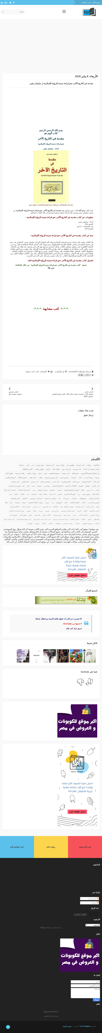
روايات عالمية (31, 473)
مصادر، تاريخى (68, 523)
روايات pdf (51, 847)
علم (11, 502)
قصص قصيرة (65, 482)
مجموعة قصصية (54, 473)
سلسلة (39, 486)
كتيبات (97, 523)
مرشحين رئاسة (45, 482)
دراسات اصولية (43, 490)
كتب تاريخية (80, 465)
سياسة (21, 465)
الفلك (85, 511)
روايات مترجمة (20, 473)
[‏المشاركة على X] (84, 375)
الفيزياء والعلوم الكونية (71, 490)
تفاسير (47, 511)
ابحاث (97, 490)
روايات (89, 465)
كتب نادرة (56, 482)
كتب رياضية (90, 507)
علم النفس (25, 482)
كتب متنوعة (29, 372)
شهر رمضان (57, 515)
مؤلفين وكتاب (39, 469)
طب (33, 486)
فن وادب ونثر (66, 469)
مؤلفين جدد (70, 465)
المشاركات (92, 899)
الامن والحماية (15, 498)
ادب (28, 494)
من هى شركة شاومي (51, 1016)
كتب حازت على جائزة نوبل (42, 519)
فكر (28, 486)
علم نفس (37, 515)
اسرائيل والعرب (10, 477)
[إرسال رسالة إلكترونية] (51, 372)
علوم (30, 515)
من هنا (51, 267)
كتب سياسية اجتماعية (24, 519)
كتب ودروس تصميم (51, 477)
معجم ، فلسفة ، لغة (66, 507)
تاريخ (40, 473)
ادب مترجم (34, 482)
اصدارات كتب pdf (10, 490)
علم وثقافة (75, 473)
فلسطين (96, 519)
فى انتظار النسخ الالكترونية (90, 473)
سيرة (74, 515)
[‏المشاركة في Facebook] (81, 375)
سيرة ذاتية (76, 482)
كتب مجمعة (50, 465)
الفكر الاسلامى (74, 502)
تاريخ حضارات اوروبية (68, 511)
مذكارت (77, 523)
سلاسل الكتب (83, 515)
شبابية (48, 469)
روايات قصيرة (94, 515)
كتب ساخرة (15, 482)
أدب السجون (47, 507)
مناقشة (55, 507)
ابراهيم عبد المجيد (50, 498)
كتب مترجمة (77, 469)
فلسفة (81, 486)
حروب (47, 502)
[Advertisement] (51, 48)
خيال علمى (32, 477)
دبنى (10, 494)
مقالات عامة (43, 494)
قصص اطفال (22, 477)
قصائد (83, 519)
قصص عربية (64, 477)
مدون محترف (67, 1026)
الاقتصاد (24, 498)
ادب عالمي (95, 486)
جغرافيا (52, 490)
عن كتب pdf (12, 542)
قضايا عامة (56, 469)
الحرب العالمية (94, 511)
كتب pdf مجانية (85, 847)
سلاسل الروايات (94, 498)
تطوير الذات (9, 473)
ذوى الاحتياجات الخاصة (16, 511)
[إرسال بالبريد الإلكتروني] (89, 375)
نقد (59, 498)
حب (52, 502)
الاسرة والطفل (27, 469)
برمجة (97, 477)
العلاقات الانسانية (70, 486)
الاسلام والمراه (14, 507)
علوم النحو (23, 515)
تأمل (65, 502)
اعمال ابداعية (26, 507)
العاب (83, 502)
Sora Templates (85, 1026)
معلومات (58, 523)
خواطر (87, 486)
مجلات (40, 477)
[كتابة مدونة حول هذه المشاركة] (87, 375)
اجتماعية (34, 494)
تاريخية (59, 490)
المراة (79, 511)
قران (97, 507)
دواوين (28, 511)
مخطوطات (82, 498)
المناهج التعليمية (57, 486)
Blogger (43, 928)
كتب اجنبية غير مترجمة (60, 519)
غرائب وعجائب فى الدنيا (91, 469)
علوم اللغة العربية (70, 494)
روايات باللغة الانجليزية (35, 502)
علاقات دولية (47, 515)
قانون (89, 519)
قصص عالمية (74, 519)
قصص (60, 494)
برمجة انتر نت (88, 477)
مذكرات (74, 498)
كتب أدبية (96, 482)
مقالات (43, 523)
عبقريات (17, 502)
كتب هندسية (80, 507)
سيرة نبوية (67, 515)
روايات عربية (60, 465)
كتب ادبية (52, 494)
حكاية (35, 511)
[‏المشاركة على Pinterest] (79, 375)
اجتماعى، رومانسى (35, 498)
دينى (32, 465)
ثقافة (16, 494)
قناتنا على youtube (24, 490)
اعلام (82, 490)
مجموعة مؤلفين (87, 523)
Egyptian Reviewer (51, 1012)
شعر (45, 473)
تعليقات (93, 903)
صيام (24, 502)
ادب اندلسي (36, 507)
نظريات (29, 523)
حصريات (73, 477)
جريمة (41, 511)
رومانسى (47, 486)
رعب (34, 490)
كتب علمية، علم (9, 519)
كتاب (80, 477)
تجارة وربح (55, 511)
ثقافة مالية (95, 494)
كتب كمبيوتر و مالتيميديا (17, 486)
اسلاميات (96, 465)
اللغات (22, 494)
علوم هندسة (13, 515)
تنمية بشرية (40, 465)
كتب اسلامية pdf (17, 847)
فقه (6, 502)
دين (79, 494)
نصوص (37, 523)
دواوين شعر (86, 494)
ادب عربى (90, 490)
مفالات (50, 523)
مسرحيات (66, 498)
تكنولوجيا (59, 502)
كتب (37, 372)
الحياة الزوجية (86, 482)
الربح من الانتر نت (93, 502)
